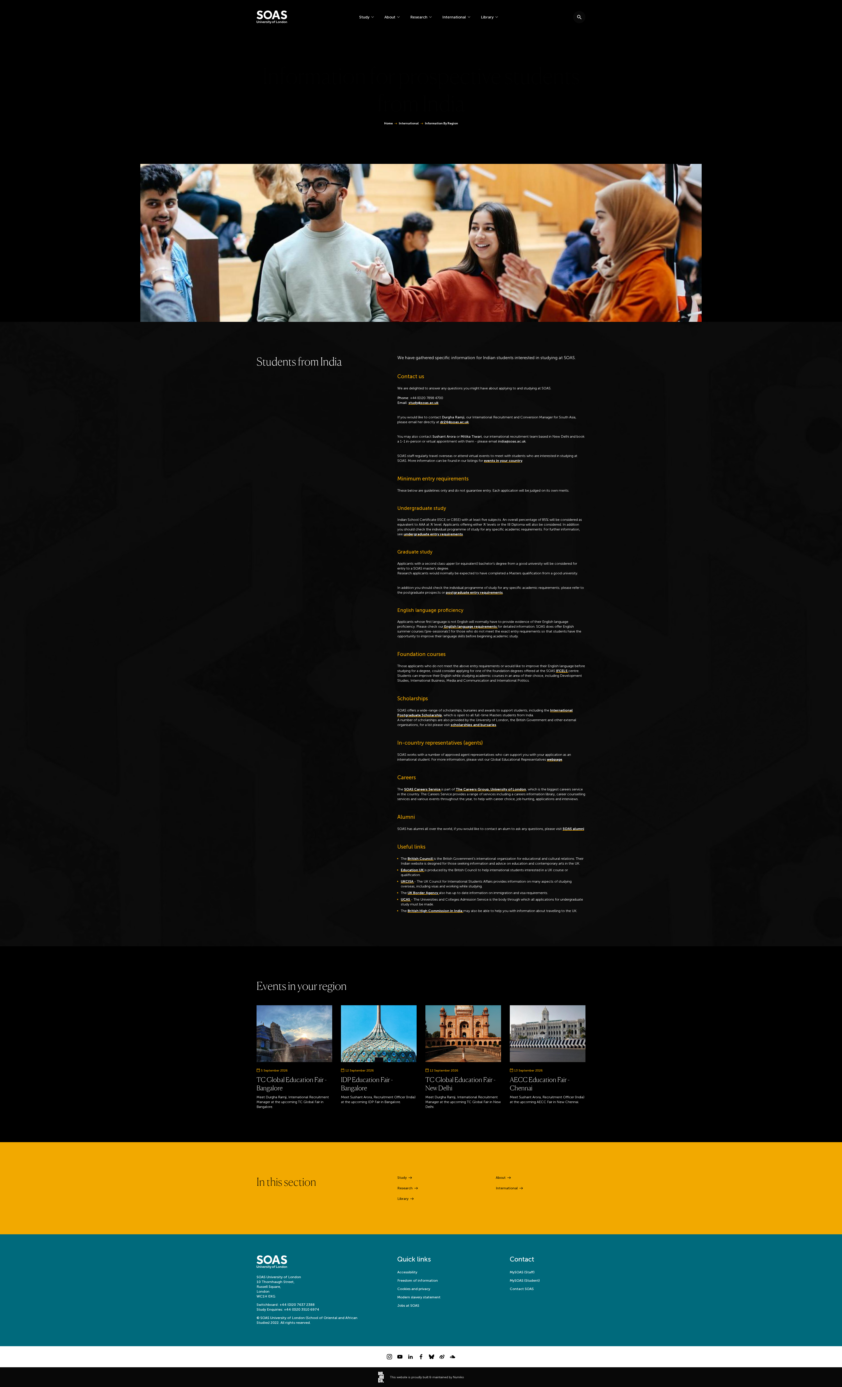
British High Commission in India (435, 911)
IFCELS (562, 671)
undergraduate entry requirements (433, 534)
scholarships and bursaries (473, 725)
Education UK (413, 870)
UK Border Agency (423, 893)
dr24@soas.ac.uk (454, 422)
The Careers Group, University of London (491, 789)
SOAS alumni (573, 829)
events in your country (503, 461)
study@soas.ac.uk (424, 403)
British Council (421, 859)
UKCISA (407, 881)
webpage (554, 759)
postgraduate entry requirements (474, 592)
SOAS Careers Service (422, 789)
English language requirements (470, 626)
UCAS (406, 899)
